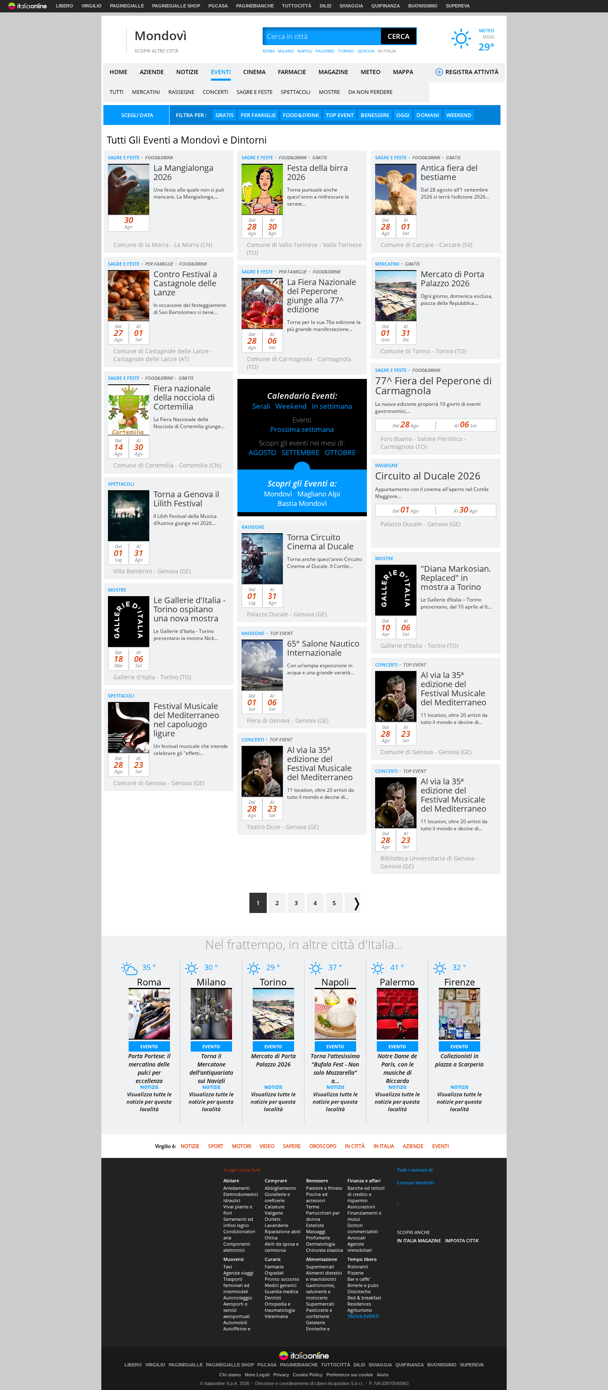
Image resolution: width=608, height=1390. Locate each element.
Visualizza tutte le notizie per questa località (149, 1101)
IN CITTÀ (355, 1146)
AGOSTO (262, 452)
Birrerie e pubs (362, 1285)
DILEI (325, 5)
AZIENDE (152, 72)
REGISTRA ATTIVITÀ (471, 72)
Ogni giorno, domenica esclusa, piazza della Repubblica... (457, 299)
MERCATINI (146, 92)
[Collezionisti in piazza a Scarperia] (459, 1012)
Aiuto (383, 1374)
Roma (149, 981)
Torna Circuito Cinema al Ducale (320, 542)
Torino (273, 981)
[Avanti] (352, 903)
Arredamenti (236, 1188)
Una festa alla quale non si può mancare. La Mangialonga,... (188, 193)
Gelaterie (315, 1322)
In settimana (332, 406)
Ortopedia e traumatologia (280, 1307)
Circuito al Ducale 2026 (428, 475)
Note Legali (257, 1374)
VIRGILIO (91, 5)
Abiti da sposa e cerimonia (282, 1247)
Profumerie (318, 1237)
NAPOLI (304, 51)
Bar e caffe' (358, 1279)
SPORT (215, 1146)
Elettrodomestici (240, 1194)
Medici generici (281, 1285)
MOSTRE (329, 92)
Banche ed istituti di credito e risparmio (366, 1194)
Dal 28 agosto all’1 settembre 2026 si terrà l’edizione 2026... (455, 193)
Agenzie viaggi (238, 1273)
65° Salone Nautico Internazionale (323, 648)
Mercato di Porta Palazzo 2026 (452, 278)
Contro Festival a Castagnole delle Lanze (185, 283)
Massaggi (316, 1231)
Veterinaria (276, 1316)
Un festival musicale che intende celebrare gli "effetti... (190, 750)
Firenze (459, 981)
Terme (312, 1206)
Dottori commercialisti (362, 1228)
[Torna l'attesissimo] (335, 1012)
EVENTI (221, 72)
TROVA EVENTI (363, 1316)
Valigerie (274, 1213)
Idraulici (231, 1200)
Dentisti (273, 1297)
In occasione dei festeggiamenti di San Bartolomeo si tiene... (189, 309)
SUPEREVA (458, 5)
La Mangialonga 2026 (183, 172)
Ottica (271, 1237)
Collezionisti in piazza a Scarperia (459, 1060)
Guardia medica (281, 1291)
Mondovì (160, 35)
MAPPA (403, 72)
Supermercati (320, 1266)
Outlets (272, 1219)
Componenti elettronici (236, 1247)
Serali (261, 406)
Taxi (227, 1266)
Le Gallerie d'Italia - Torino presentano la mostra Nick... (185, 635)
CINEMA (254, 72)
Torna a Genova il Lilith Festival (186, 499)
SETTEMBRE (300, 452)
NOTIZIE (187, 72)
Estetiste (315, 1225)
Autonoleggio (237, 1297)
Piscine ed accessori (317, 1197)
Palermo (397, 981)
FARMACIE (292, 72)
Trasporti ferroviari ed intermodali (236, 1285)
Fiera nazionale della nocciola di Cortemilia (184, 397)
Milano (211, 981)
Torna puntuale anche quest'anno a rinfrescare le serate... (318, 196)
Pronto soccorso (282, 1279)
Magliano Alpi (318, 493)
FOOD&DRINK (301, 115)
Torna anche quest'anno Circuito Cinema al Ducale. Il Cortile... (324, 563)
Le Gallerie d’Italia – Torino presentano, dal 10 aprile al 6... (456, 603)
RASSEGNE (181, 92)
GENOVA (365, 51)
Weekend (290, 406)
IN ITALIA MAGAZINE (419, 1240)
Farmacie (274, 1266)
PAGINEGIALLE (127, 5)
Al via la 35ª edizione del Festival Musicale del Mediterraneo (453, 688)
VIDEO (267, 1146)
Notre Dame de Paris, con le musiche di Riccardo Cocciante (397, 1072)
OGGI (402, 115)
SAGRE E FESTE (255, 92)
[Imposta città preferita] (113, 36)
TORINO (346, 51)
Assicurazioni (361, 1206)
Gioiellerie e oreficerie (277, 1197)
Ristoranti (357, 1266)
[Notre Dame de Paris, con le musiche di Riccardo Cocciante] (397, 1012)
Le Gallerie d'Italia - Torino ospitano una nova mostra (189, 609)
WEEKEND (459, 115)
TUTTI (117, 92)
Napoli (335, 981)
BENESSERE (375, 115)
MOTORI (241, 1146)
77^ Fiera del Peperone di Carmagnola (433, 385)
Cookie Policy (308, 1374)
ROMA (269, 51)
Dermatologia (320, 1244)
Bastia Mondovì (302, 503)
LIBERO (64, 5)
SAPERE (292, 1146)
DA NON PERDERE (370, 92)
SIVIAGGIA (351, 5)
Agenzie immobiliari (359, 1247)
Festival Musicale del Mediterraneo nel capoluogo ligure (186, 719)
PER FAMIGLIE (258, 115)
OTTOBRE (340, 452)
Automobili (235, 1322)
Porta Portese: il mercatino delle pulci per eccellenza (149, 1068)
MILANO (286, 51)
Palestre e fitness (324, 1188)
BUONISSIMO (423, 5)
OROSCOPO (322, 1146)
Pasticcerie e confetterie (319, 1313)
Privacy (281, 1374)
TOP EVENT (340, 115)
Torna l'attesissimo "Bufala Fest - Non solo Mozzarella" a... (335, 1068)
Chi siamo (230, 1374)
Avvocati (356, 1237)
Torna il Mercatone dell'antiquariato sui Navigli (211, 1068)
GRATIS (224, 115)
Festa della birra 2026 (317, 172)
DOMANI (428, 115)
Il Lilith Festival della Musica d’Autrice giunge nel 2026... (185, 520)
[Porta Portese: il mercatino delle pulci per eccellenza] (149, 1012)
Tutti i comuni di (415, 1170)
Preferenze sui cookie (349, 1374)
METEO (371, 72)
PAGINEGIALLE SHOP (176, 5)
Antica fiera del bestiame (449, 172)
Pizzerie (355, 1273)
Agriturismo (359, 1310)
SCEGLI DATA (137, 115)
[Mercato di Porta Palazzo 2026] (273, 1012)
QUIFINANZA (385, 5)
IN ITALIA (387, 51)
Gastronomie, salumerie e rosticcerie (320, 1291)
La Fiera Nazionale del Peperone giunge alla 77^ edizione (321, 295)
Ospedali (274, 1273)
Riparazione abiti (283, 1231)
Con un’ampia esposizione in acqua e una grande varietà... (320, 669)
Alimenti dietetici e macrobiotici (324, 1276)
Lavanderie (276, 1225)
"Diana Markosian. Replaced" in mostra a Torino (456, 577)
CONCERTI (215, 92)
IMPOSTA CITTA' (462, 1240)
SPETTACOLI (296, 92)
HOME (118, 72)
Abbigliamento (280, 1188)
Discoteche (359, 1291)
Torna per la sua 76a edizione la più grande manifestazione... (324, 326)
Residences (359, 1304)
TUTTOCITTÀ (296, 5)
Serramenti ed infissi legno (238, 1222)
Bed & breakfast (364, 1297)
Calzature (275, 1206)
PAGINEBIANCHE (255, 5)
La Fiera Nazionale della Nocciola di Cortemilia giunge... (189, 423)
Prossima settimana (302, 429)
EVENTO (149, 1046)
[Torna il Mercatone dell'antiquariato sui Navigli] (211, 1012)
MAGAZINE (333, 72)
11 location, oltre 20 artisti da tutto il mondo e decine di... (454, 719)
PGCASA (218, 5)
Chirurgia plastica (324, 1250)
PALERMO (325, 51)
